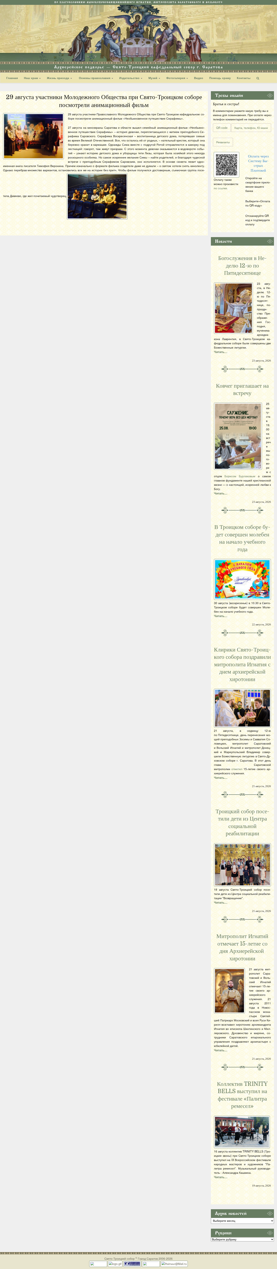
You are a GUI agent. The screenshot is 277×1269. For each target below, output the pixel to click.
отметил (236, 769)
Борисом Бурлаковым (239, 476)
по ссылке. (221, 188)
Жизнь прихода (58, 78)
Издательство (129, 78)
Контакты (243, 78)
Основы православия (94, 78)
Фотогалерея (176, 78)
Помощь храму (220, 78)
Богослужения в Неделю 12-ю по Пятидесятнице (242, 265)
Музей (153, 78)
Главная (12, 78)
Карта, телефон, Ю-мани (251, 128)
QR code (222, 128)
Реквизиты (223, 142)
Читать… (220, 352)
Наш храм (31, 78)
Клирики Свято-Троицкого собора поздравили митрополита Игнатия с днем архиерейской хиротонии (242, 664)
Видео (198, 78)
